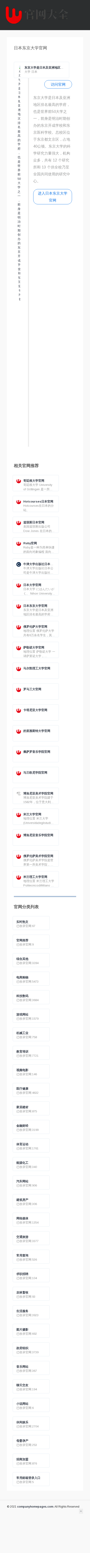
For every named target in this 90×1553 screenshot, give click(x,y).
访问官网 (58, 84)
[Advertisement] (52, 327)
